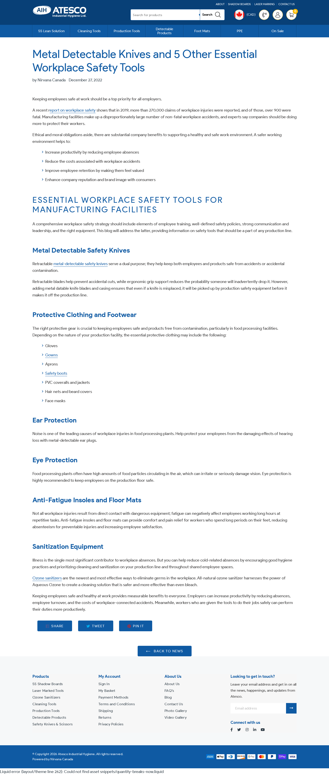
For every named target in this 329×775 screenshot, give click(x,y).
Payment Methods (113, 697)
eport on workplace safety (73, 110)
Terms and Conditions (116, 704)
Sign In (104, 684)
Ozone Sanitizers (46, 697)
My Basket (106, 690)
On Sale (277, 31)
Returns (104, 717)
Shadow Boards (239, 4)
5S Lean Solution (51, 31)
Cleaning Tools (89, 31)
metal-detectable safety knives (80, 263)
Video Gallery (175, 717)
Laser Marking (264, 4)
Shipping (105, 711)
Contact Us (286, 4)
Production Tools (127, 31)
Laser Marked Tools (48, 690)
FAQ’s (169, 690)
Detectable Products (164, 31)
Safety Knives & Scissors (52, 724)
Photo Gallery (175, 711)
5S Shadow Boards (47, 684)
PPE (240, 31)
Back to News (168, 651)
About (220, 4)
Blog (168, 697)
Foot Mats (202, 31)
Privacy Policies (111, 724)
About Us (171, 684)
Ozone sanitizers (47, 578)
